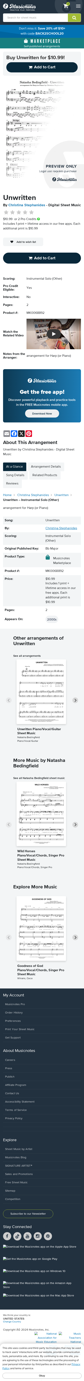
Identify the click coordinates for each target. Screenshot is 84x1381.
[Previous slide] (9, 700)
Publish (9, 1076)
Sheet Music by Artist (18, 1149)
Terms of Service (16, 1110)
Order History (14, 1012)
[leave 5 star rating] (31, 212)
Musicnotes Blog (16, 1157)
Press (8, 1068)
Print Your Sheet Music (19, 1029)
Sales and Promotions (19, 1174)
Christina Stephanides (26, 205)
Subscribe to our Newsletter (28, 1213)
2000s (52, 619)
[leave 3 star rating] (19, 212)
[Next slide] (75, 700)
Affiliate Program (15, 1085)
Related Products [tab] (44, 475)
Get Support (13, 1037)
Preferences (13, 1021)
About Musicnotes (19, 1051)
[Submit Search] (74, 18)
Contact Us (12, 1093)
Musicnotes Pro (15, 1004)
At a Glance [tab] (14, 466)
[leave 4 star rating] (25, 212)
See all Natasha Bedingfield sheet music (39, 778)
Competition (12, 1199)
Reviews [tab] (12, 483)
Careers (10, 1060)
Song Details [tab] (15, 475)
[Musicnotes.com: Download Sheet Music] (19, 7)
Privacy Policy (13, 1118)
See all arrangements (27, 655)
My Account (13, 995)
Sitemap (10, 1190)
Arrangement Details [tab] (46, 466)
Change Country (12, 1322)
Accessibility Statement (19, 1101)
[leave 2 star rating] (12, 212)
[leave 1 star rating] (6, 212)
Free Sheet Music (16, 1182)
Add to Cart (44, 258)
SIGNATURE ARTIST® (18, 1165)
